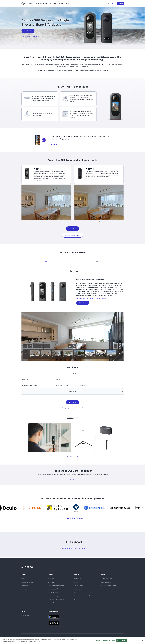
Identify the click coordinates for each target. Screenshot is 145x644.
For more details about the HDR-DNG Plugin (90, 298)
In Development (25, 589)
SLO (75, 599)
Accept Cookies (121, 640)
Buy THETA (28, 31)
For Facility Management (54, 596)
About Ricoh (77, 589)
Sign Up (113, 3)
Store (67, 3)
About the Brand (78, 585)
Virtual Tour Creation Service (56, 585)
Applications (24, 585)
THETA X (47, 261)
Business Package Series (55, 602)
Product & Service (41, 3)
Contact (120, 3)
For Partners (51, 582)
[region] (72, 640)
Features (23, 578)
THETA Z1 (98, 261)
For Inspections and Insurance (56, 599)
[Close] (142, 640)
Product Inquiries (104, 582)
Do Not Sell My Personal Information (105, 640)
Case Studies (53, 3)
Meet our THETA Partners (72, 518)
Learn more (54, 144)
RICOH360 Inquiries (105, 578)
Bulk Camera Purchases (29, 37)
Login (107, 3)
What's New (77, 578)
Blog (75, 582)
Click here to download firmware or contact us (72, 548)
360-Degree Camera (27, 582)
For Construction (52, 592)
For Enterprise (51, 578)
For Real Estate (52, 589)
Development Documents (81, 596)
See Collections (72, 457)
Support (61, 3)
